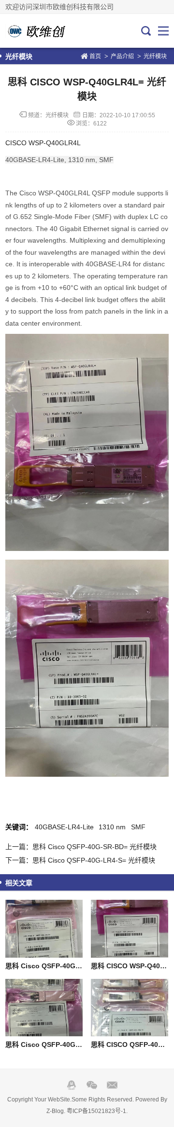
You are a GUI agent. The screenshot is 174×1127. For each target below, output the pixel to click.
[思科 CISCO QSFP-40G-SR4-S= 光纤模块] (129, 1008)
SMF (138, 827)
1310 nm (112, 827)
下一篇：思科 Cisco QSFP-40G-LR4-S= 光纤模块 (80, 860)
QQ (71, 1085)
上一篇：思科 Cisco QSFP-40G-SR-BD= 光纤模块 (81, 847)
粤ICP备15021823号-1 (96, 1111)
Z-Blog (55, 1111)
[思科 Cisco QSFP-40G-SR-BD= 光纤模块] (43, 1008)
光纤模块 (155, 56)
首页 (95, 56)
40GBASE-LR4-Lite (64, 827)
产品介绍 (122, 56)
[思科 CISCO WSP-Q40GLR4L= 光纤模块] (129, 929)
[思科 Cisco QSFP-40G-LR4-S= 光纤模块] (43, 929)
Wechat (92, 1085)
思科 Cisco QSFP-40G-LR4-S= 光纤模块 (67, 966)
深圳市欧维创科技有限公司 (37, 31)
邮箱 (112, 1085)
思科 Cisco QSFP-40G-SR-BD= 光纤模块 (68, 1044)
